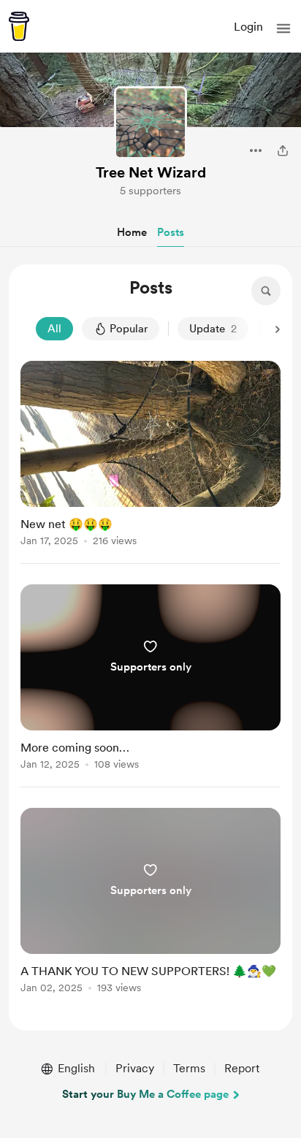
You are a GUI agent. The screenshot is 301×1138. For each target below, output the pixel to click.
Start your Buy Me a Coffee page (145, 1094)
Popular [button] (129, 328)
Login (248, 27)
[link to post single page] (150, 456)
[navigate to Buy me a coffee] (19, 26)
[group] (150, 462)
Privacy (134, 1068)
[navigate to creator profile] (150, 122)
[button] (283, 28)
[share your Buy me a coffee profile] (282, 150)
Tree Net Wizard (151, 172)
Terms (189, 1068)
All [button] (54, 328)
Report (241, 1068)
